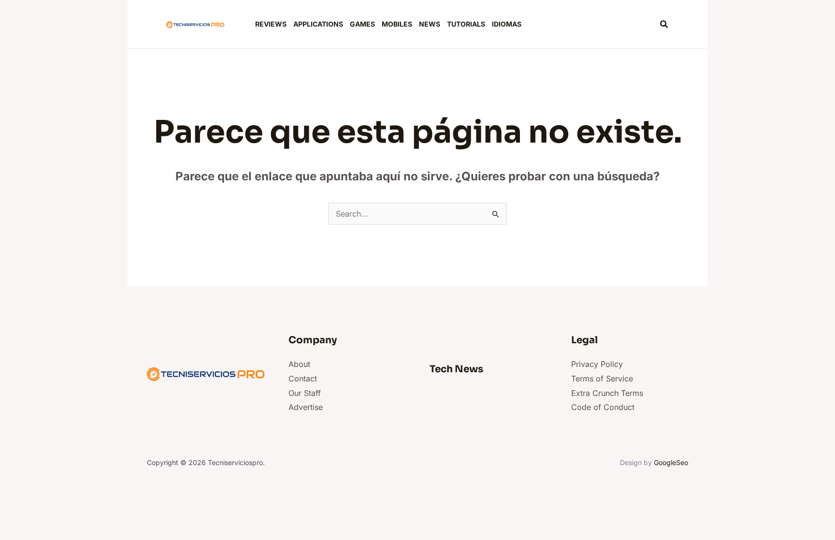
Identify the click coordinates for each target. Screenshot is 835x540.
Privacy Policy (597, 364)
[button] (664, 24)
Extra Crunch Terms (607, 393)
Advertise (305, 407)
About (299, 364)
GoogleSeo (671, 462)
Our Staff (304, 393)
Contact (302, 378)
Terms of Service (602, 378)
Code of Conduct (602, 407)
